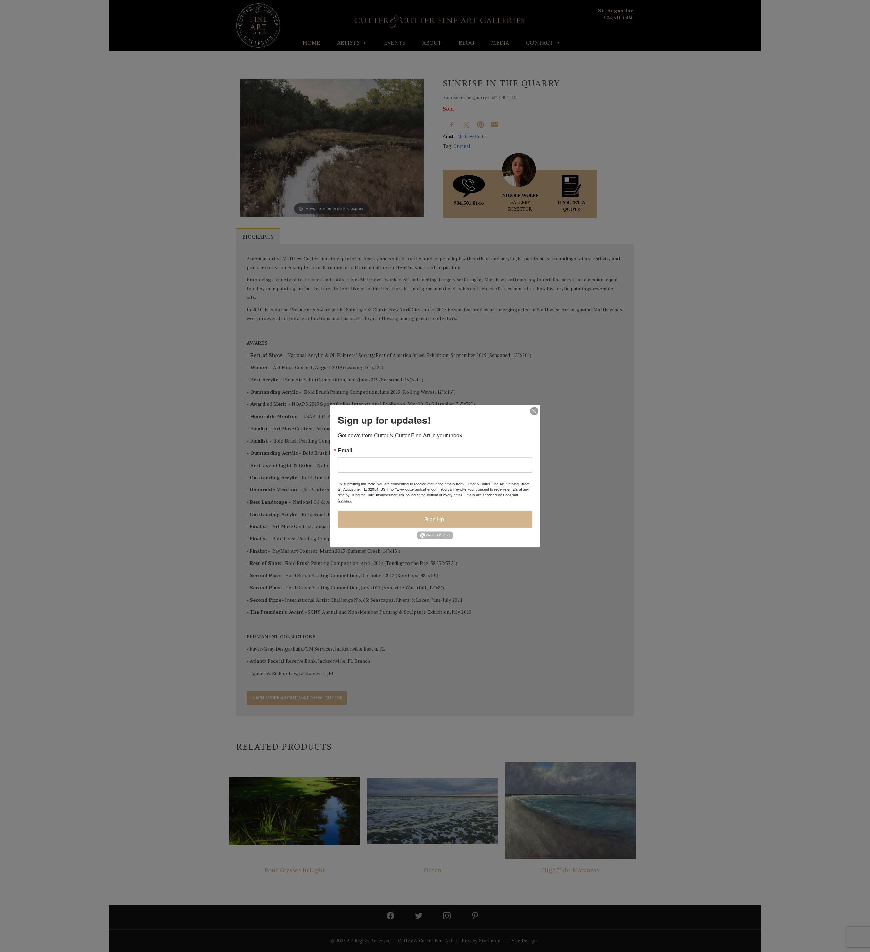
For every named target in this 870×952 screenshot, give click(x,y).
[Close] (534, 411)
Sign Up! (435, 519)
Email (345, 450)
